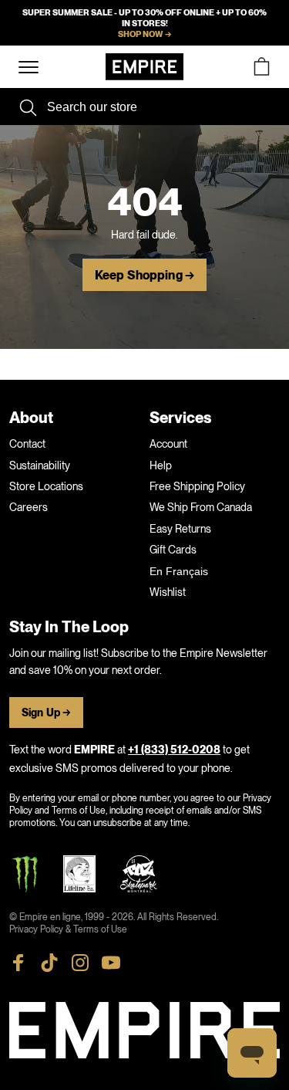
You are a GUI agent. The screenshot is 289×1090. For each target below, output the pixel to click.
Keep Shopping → (144, 275)
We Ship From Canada (201, 507)
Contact (27, 444)
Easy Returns (180, 529)
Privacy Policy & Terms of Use (68, 929)
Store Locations (46, 486)
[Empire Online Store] (144, 66)
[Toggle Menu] (28, 67)
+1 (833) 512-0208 (174, 750)
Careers (28, 507)
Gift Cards (173, 549)
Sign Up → (46, 712)
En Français (179, 571)
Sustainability (39, 465)
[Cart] (261, 66)
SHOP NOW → (144, 34)
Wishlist (168, 592)
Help (161, 465)
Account (168, 444)
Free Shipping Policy (197, 486)
